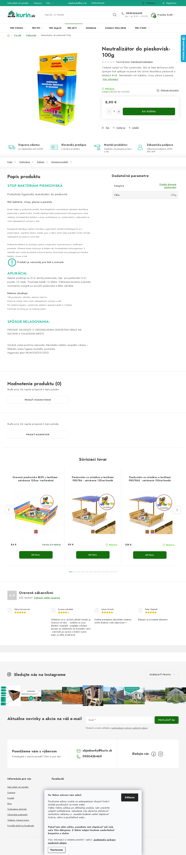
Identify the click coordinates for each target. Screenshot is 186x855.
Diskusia (40, 162)
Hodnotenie (24, 162)
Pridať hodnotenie (38, 399)
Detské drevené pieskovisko (167, 186)
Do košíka (149, 111)
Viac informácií (110, 79)
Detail (36, 554)
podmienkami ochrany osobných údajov (130, 728)
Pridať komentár (38, 434)
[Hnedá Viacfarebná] (150, 511)
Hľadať (115, 15)
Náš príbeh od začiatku (17, 3)
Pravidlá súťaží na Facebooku (20, 825)
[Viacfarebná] (36, 511)
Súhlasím (130, 797)
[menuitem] (18, 28)
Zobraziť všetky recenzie (47, 597)
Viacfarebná (36, 531)
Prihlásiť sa (166, 720)
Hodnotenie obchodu (17, 809)
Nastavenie (56, 850)
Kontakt (10, 798)
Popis (9, 162)
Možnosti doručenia (170, 90)
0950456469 (97, 3)
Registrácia (171, 3)
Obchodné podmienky (17, 814)
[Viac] (170, 28)
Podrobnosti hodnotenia (142, 61)
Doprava (38, 3)
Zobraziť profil (160, 674)
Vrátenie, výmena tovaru (18, 820)
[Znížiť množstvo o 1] (109, 111)
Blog (9, 803)
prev (9, 509)
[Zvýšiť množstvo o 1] (118, 111)
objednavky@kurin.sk (77, 3)
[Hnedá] (93, 511)
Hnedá (93, 531)
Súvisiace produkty (59, 162)
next (176, 509)
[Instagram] (160, 754)
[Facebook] (153, 754)
